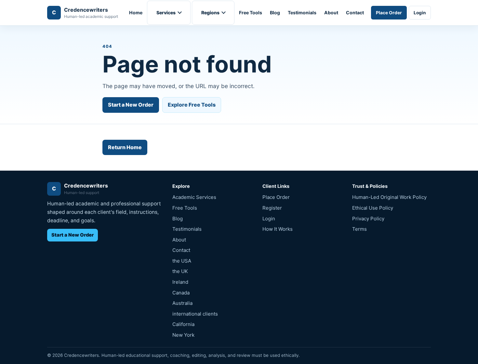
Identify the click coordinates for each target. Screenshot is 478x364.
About (331, 12)
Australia (182, 303)
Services (166, 12)
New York (183, 335)
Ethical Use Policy (372, 208)
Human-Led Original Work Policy (389, 197)
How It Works (277, 229)
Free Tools (250, 12)
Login (420, 12)
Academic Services (194, 197)
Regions (210, 12)
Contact (355, 12)
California (183, 324)
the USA (181, 261)
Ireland (180, 282)
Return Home (125, 147)
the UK (180, 271)
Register (272, 208)
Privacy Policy (368, 218)
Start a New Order (130, 104)
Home (135, 12)
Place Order (389, 12)
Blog (275, 12)
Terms (359, 229)
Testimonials (302, 12)
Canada (181, 293)
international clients (195, 314)
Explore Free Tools (192, 104)
